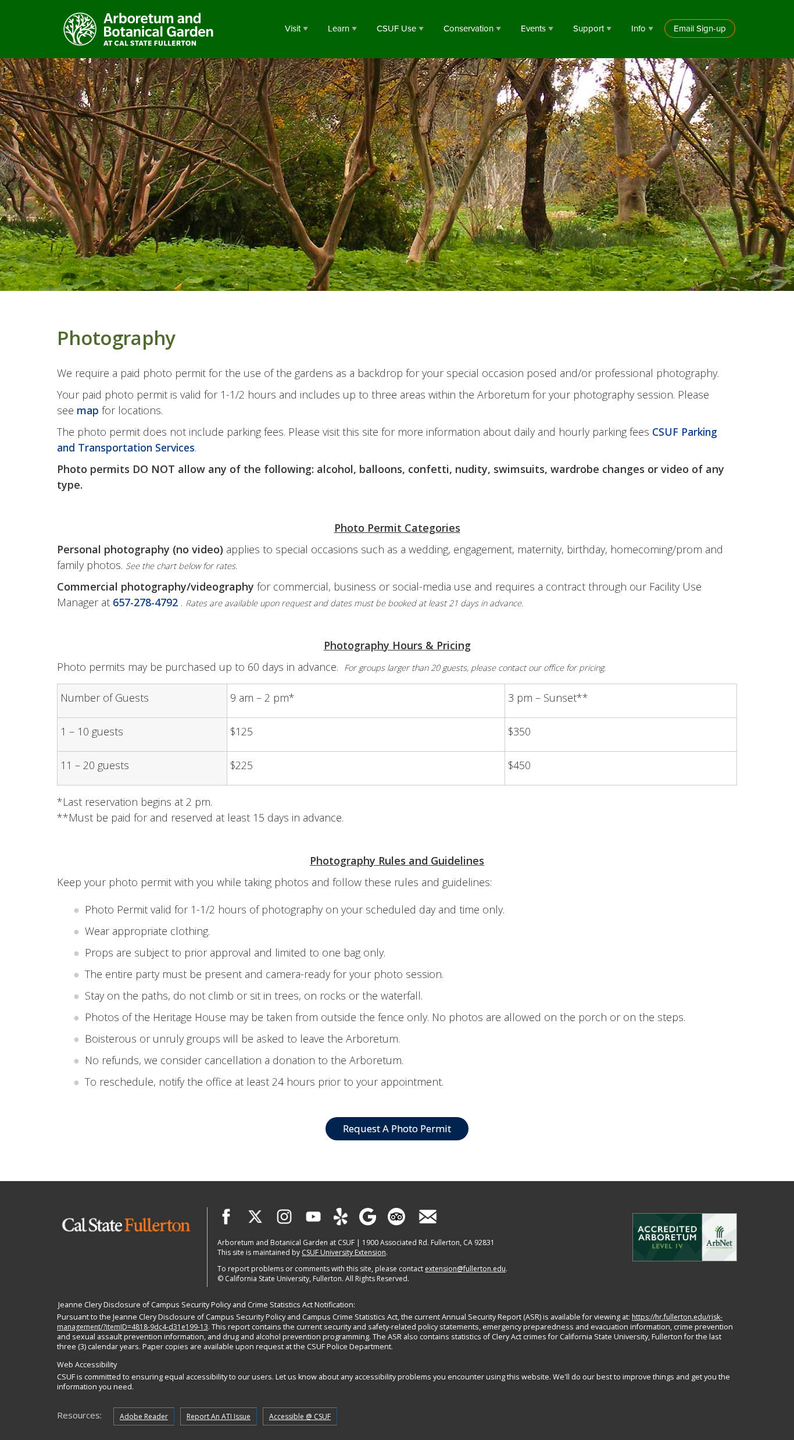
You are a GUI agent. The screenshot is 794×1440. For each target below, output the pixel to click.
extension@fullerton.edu (465, 1269)
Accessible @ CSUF (300, 1416)
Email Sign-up (700, 28)
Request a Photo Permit (397, 1128)
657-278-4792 (145, 602)
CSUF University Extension (344, 1252)
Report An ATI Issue (219, 1416)
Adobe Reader (144, 1416)
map (88, 410)
